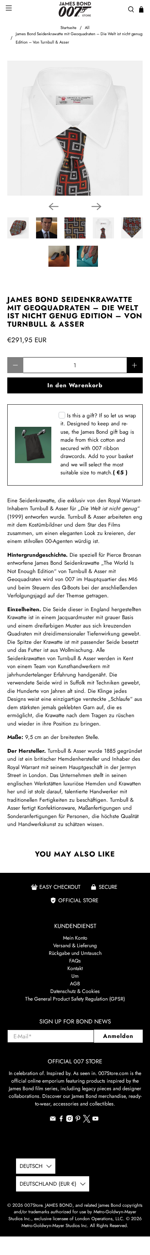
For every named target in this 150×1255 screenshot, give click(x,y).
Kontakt (75, 968)
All (87, 28)
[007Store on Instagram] (69, 1120)
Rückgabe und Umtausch (75, 953)
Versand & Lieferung (75, 945)
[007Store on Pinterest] (78, 1120)
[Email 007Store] (53, 1120)
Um (75, 976)
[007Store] (75, 9)
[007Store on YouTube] (95, 1120)
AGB (75, 983)
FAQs (75, 960)
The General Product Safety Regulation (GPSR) (75, 998)
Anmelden (118, 1036)
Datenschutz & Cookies (75, 991)
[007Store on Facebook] (61, 1120)
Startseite (68, 28)
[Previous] (53, 206)
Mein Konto (75, 937)
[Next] (96, 206)
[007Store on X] (86, 1120)
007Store (33, 1205)
